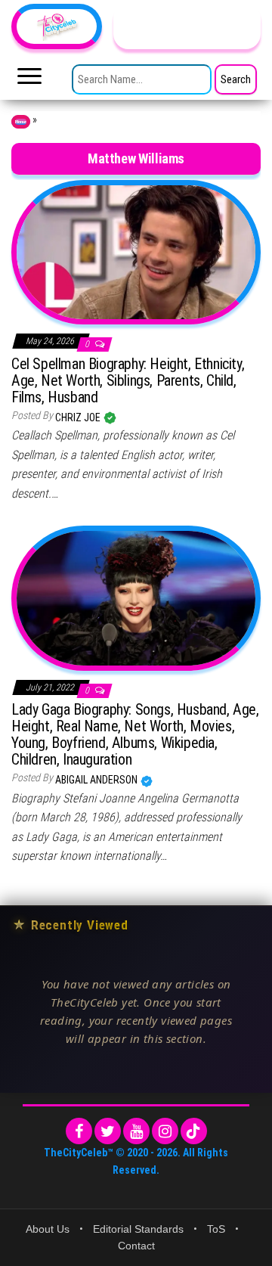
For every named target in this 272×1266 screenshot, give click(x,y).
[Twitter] (107, 1131)
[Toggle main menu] (29, 80)
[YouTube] (136, 1131)
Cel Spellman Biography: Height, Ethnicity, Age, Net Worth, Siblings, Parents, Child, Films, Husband (127, 380)
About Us (48, 1229)
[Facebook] (79, 1131)
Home (20, 122)
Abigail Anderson (97, 780)
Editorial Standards (138, 1229)
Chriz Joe (79, 417)
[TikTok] (194, 1131)
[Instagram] (165, 1131)
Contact (136, 1246)
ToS (216, 1229)
